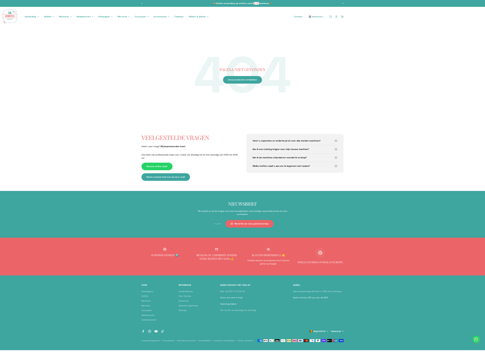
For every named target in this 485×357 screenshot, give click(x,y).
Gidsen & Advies (197, 16)
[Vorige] (141, 3)
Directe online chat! (157, 166)
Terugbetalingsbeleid (150, 340)
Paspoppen (104, 16)
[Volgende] (343, 3)
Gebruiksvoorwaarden (186, 340)
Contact (298, 16)
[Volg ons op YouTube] (156, 331)
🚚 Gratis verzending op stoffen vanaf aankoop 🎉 (242, 3)
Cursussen (140, 16)
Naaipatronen (84, 16)
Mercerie (122, 16)
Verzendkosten (186, 291)
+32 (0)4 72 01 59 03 (234, 291)
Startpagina (147, 291)
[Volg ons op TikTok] (162, 331)
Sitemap (183, 310)
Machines (64, 16)
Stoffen (47, 16)
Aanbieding (30, 16)
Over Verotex (185, 296)
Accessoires (160, 16)
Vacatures (184, 301)
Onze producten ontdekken (242, 79)
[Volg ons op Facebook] (143, 331)
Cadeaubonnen (148, 319)
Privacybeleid (168, 340)
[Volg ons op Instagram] (149, 331)
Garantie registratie (188, 305)
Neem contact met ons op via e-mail (166, 177)
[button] (317, 17)
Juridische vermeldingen (224, 340)
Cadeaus (179, 16)
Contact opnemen (245, 340)
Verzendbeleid (204, 340)
